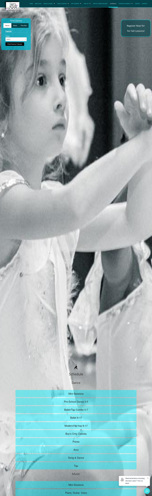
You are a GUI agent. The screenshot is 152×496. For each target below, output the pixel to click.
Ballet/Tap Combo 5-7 (76, 409)
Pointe (76, 441)
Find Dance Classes (14, 44)
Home (31, 3)
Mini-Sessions (76, 393)
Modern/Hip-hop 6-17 (76, 425)
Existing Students (124, 3)
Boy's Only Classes (76, 433)
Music (15, 25)
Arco (76, 449)
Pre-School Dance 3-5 (76, 401)
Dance (7, 25)
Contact (144, 3)
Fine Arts (24, 25)
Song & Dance (76, 457)
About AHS (38, 3)
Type (7, 36)
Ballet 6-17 (76, 417)
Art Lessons (75, 3)
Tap (76, 465)
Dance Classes (48, 3)
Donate (137, 3)
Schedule (113, 3)
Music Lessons (62, 3)
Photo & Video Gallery (100, 3)
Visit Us (86, 3)
